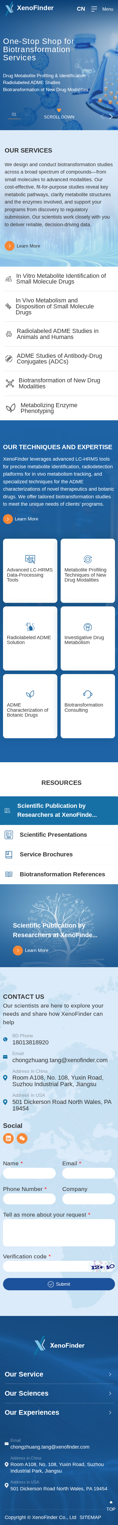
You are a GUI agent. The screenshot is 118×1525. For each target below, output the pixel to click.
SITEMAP (90, 1517)
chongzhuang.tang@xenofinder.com (60, 1060)
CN (81, 8)
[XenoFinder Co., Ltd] (59, 1345)
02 (27, 114)
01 (14, 114)
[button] (110, 116)
